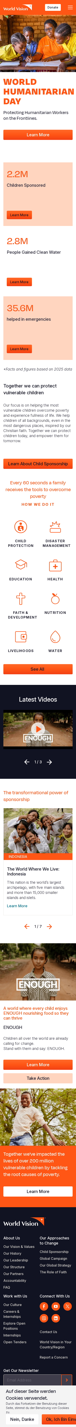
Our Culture (12, 1305)
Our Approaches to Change (54, 1240)
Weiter (49, 762)
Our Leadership (15, 1260)
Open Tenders (14, 1342)
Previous (27, 762)
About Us (11, 1238)
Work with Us (15, 1296)
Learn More (38, 134)
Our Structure (14, 1267)
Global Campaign (53, 1258)
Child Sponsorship (54, 1252)
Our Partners (13, 1274)
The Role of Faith (53, 1272)
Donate (53, 7)
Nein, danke (22, 1419)
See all (38, 669)
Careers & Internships (12, 1314)
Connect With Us (55, 1296)
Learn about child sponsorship (38, 463)
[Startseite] (18, 7)
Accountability (14, 1280)
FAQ (6, 1287)
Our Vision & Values (18, 1246)
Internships (12, 1335)
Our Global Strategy (55, 1265)
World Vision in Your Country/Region (56, 1344)
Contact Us (48, 1332)
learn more (19, 215)
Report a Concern (54, 1357)
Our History (12, 1253)
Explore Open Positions (14, 1326)
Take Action (38, 1078)
